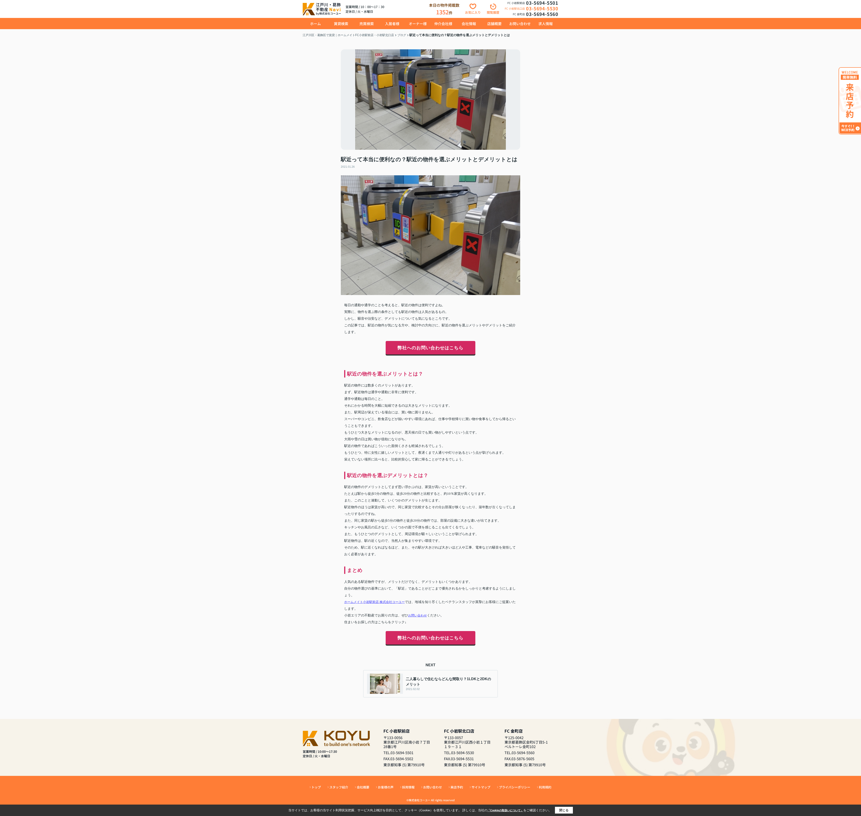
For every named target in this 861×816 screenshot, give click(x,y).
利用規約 (545, 787)
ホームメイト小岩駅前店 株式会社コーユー (374, 602)
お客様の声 (386, 787)
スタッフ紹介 (338, 787)
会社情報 (469, 23)
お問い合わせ (520, 23)
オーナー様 (418, 23)
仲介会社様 (443, 23)
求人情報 (545, 23)
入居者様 (392, 23)
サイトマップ (481, 787)
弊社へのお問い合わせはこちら (430, 347)
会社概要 (363, 787)
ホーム (315, 23)
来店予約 (456, 787)
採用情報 (408, 787)
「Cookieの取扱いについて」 (505, 810)
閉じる (564, 810)
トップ (316, 787)
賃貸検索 (341, 23)
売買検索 (366, 23)
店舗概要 (494, 23)
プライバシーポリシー (514, 787)
